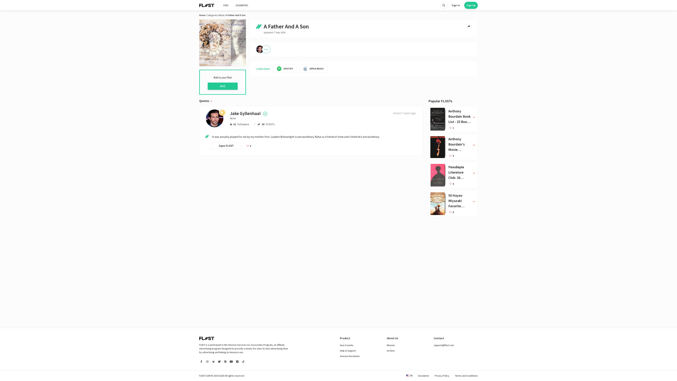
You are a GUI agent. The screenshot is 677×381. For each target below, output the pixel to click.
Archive (391, 350)
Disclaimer (423, 375)
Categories (212, 15)
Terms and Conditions (466, 375)
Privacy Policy (442, 375)
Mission (391, 345)
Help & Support (348, 350)
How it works (346, 345)
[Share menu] (468, 26)
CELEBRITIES (242, 5)
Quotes (204, 101)
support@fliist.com (444, 345)
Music (222, 15)
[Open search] (444, 5)
